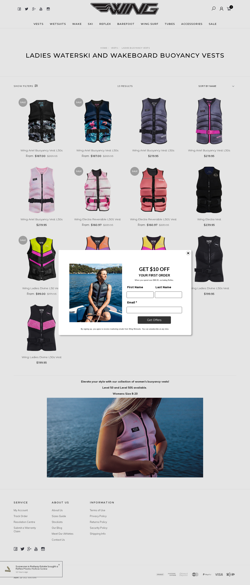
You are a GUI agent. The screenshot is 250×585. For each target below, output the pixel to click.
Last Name (163, 287)
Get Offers (154, 320)
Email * (132, 302)
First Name (135, 287)
